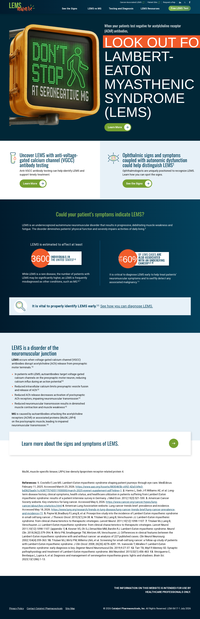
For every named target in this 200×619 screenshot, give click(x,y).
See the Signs (69, 8)
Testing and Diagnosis (121, 8)
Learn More (115, 127)
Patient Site (152, 2)
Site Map (70, 608)
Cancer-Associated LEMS (131, 2)
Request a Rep (169, 2)
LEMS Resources (150, 8)
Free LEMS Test (179, 8)
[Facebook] (190, 2)
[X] (185, 2)
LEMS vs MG (94, 8)
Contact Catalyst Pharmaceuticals (45, 608)
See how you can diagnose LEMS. (126, 306)
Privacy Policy (16, 608)
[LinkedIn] (180, 2)
